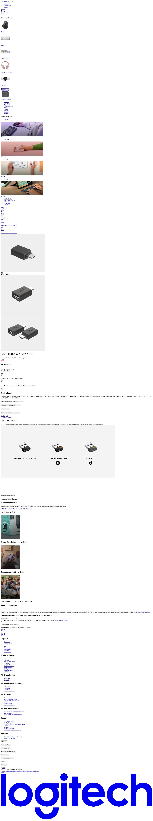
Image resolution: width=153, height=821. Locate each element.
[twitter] (3, 630)
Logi (2, 219)
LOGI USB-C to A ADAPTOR (9, 225)
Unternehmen (7, 5)
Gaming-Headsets (8, 670)
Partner (5, 702)
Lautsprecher (7, 664)
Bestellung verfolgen (9, 728)
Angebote (3, 208)
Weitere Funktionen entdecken (8, 495)
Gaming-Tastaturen (8, 669)
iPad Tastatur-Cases (9, 666)
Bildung (6, 7)
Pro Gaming (7, 688)
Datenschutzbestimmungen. (62, 620)
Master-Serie (7, 678)
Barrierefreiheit (7, 652)
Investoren (6, 644)
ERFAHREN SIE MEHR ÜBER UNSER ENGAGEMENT (16, 508)
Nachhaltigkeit (7, 649)
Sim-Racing (7, 689)
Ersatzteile (6, 727)
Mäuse (2, 222)
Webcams (6, 663)
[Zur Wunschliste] (2, 272)
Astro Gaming (7, 686)
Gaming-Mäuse (8, 667)
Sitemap (37, 771)
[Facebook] (4, 630)
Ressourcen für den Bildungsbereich (13, 714)
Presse (5, 647)
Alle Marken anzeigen (144, 612)
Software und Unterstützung (7, 412)
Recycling (6, 650)
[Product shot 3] (23, 332)
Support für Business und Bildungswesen (14, 724)
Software (3, 207)
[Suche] (2, 212)
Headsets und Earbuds (9, 661)
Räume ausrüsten (8, 698)
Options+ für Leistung (9, 738)
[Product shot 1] (23, 253)
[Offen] (4, 218)
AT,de (3, 11)
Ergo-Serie (6, 680)
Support (3, 9)
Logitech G (7, 4)
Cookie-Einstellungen (29, 771)
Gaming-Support (8, 722)
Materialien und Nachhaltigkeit (8, 405)
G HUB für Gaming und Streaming (13, 736)
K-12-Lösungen (8, 713)
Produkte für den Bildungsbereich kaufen (14, 711)
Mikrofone (6, 671)
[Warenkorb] (2, 217)
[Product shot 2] (23, 294)
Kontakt (6, 725)
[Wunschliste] (2, 214)
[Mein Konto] (2, 216)
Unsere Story (7, 642)
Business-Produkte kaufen (10, 699)
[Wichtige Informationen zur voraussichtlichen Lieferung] (2, 381)
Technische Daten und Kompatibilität (9, 401)
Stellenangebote (8, 643)
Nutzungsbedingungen (6, 771)
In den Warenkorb (5, 370)
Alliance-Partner (8, 703)
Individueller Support (9, 721)
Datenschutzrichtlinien (18, 771)
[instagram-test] (1, 630)
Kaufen (3, 12)
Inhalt (2, 409)
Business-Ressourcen (9, 705)
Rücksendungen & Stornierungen (12, 730)
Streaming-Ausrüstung (9, 691)
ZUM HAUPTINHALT (7, 1)
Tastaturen (6, 660)
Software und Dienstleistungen (11, 700)
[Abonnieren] (17, 618)
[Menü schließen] (2, 14)
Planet (2, 210)
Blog (5, 646)
